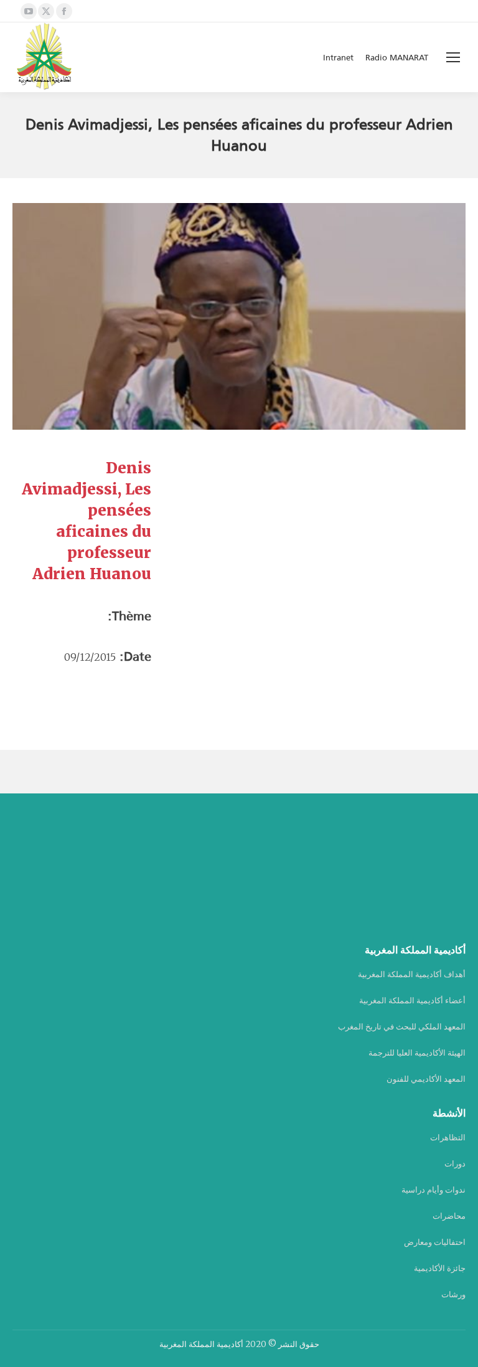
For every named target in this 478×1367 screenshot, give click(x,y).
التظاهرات (448, 1137)
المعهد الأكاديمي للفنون (426, 1079)
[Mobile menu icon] (453, 57)
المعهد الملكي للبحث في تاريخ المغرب (402, 1026)
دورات (455, 1163)
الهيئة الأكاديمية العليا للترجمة (417, 1053)
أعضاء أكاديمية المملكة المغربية (412, 1000)
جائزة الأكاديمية (440, 1268)
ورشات (453, 1294)
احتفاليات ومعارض (435, 1242)
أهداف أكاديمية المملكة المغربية (412, 974)
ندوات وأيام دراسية (433, 1190)
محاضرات (449, 1216)
